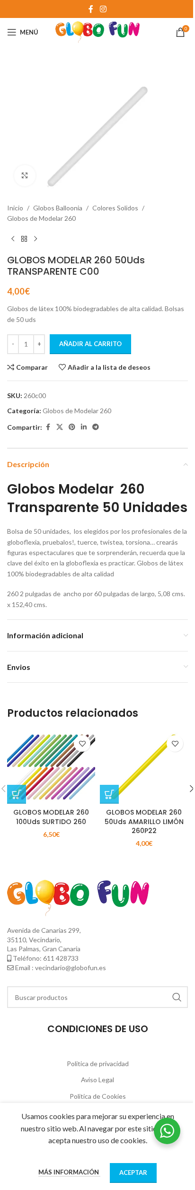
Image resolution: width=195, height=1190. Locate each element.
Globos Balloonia (57, 208)
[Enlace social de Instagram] (103, 9)
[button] (16, 794)
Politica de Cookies (98, 1096)
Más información (69, 1172)
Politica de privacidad (98, 1064)
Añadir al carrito (90, 343)
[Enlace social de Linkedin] (83, 427)
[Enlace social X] (59, 427)
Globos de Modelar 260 (41, 218)
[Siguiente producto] (35, 239)
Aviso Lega (97, 1080)
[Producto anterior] (12, 239)
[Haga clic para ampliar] (24, 175)
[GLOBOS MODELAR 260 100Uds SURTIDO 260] (51, 767)
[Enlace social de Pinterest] (72, 427)
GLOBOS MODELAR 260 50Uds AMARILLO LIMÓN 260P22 (144, 821)
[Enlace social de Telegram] (95, 427)
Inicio (15, 208)
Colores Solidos (115, 208)
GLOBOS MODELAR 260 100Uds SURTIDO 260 (51, 817)
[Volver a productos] (24, 239)
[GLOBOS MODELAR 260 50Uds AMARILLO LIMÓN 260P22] (144, 767)
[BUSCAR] (177, 997)
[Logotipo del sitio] (97, 31)
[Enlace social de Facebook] (91, 9)
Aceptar (133, 1172)
